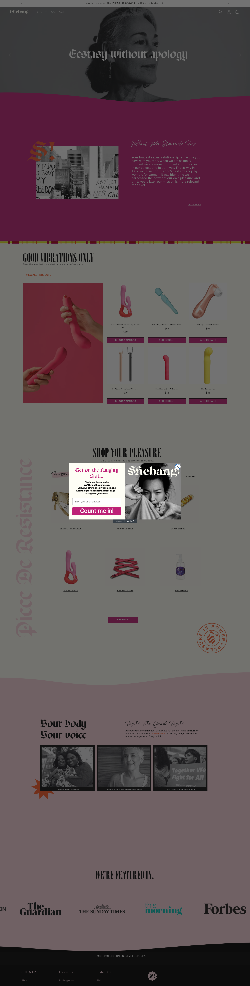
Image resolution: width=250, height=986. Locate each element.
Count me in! (97, 511)
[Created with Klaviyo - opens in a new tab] (125, 521)
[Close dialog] (177, 466)
